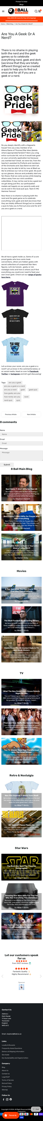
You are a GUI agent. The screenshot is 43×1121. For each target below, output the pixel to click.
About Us (5, 1070)
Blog (3, 1067)
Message (4, 448)
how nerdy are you (12, 397)
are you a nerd (10, 390)
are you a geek (15, 382)
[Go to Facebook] (3, 1100)
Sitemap (5, 1090)
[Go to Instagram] (7, 1100)
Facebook (34, 371)
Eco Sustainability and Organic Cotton (15, 1058)
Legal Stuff (6, 1077)
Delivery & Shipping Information (13, 1051)
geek (23, 390)
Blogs (21, 4)
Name (2, 430)
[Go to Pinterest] (11, 1100)
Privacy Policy (7, 1086)
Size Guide (5, 1055)
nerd (26, 397)
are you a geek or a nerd (14, 386)
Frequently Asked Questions (12, 1048)
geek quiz (33, 390)
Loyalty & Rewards (8, 1045)
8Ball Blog (10, 24)
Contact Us (6, 1074)
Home (3, 24)
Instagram (15, 374)
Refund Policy (7, 1083)
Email (2, 439)
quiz (18, 400)
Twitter (4, 374)
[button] (2, 976)
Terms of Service (8, 1080)
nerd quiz (8, 400)
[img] (21, 961)
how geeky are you (12, 393)
